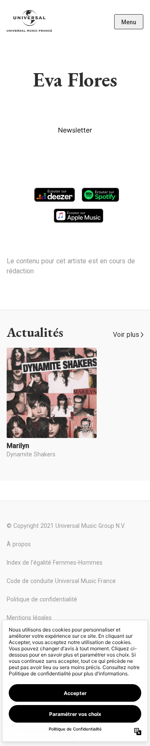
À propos (19, 544)
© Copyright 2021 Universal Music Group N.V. (66, 525)
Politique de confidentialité (42, 599)
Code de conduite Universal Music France (61, 581)
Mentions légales (29, 617)
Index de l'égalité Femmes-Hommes (54, 562)
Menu (128, 22)
